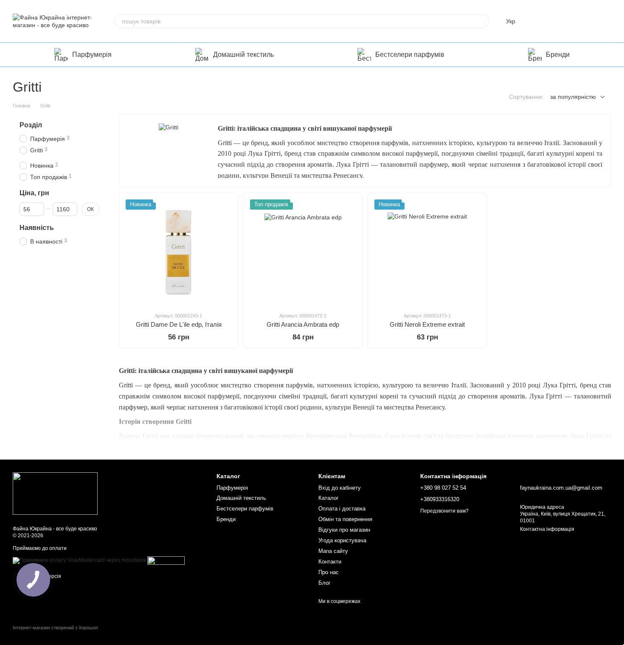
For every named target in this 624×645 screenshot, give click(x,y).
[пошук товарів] (482, 21)
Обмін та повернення (345, 519)
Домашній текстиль (243, 54)
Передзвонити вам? (444, 511)
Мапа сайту (333, 551)
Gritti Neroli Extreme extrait (427, 324)
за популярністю (573, 96)
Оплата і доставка (341, 508)
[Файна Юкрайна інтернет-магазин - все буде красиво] (55, 493)
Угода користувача (342, 540)
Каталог (328, 498)
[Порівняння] (538, 21)
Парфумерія (92, 54)
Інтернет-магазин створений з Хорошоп (55, 627)
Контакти (329, 561)
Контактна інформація (547, 529)
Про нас (328, 572)
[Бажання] (560, 21)
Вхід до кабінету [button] (339, 488)
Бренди (558, 54)
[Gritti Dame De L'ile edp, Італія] (178, 252)
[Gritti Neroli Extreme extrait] (427, 252)
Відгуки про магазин (344, 530)
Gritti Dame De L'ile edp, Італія (179, 324)
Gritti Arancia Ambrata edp (303, 324)
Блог (324, 583)
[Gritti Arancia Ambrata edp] (303, 252)
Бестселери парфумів (409, 54)
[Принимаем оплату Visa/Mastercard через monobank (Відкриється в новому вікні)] (79, 560)
